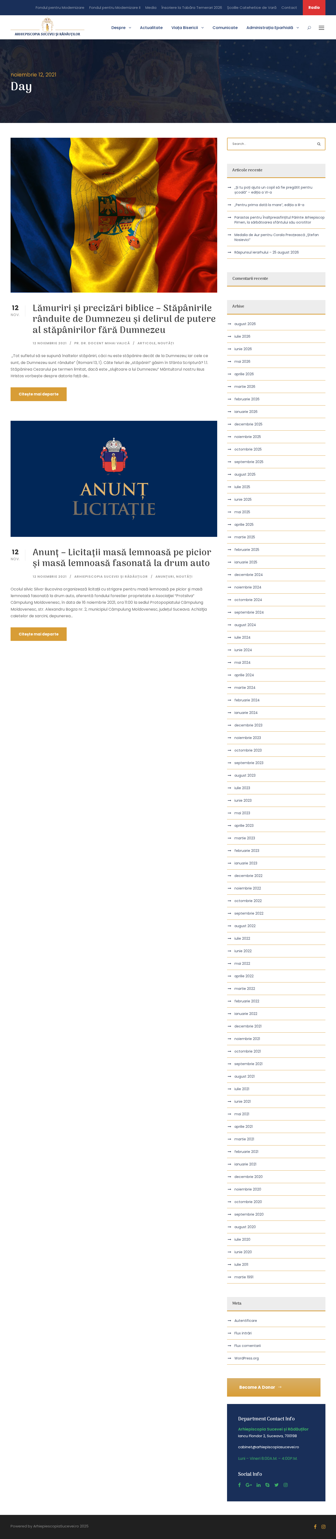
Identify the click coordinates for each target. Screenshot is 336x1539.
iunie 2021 (242, 1101)
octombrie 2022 (248, 900)
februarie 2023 (246, 850)
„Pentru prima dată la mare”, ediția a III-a (269, 204)
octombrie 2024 (248, 599)
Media (150, 7)
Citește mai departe (39, 394)
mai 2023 (242, 813)
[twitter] (276, 1485)
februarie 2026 (247, 399)
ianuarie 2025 (245, 562)
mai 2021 (241, 1114)
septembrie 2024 (249, 612)
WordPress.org (246, 1358)
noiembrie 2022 (247, 888)
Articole (146, 343)
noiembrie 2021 (247, 1038)
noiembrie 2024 (247, 587)
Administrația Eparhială (269, 27)
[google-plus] (249, 1485)
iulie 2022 (242, 938)
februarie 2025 (246, 549)
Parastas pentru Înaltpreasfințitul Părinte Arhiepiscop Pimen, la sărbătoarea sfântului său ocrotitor (279, 220)
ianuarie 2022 (245, 1013)
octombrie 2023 (248, 750)
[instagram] (286, 1485)
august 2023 (245, 775)
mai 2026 (242, 361)
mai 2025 (242, 512)
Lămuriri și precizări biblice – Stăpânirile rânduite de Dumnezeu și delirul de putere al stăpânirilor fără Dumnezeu (124, 319)
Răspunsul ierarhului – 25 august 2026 (266, 252)
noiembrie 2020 (247, 1189)
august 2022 (245, 925)
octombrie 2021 (247, 1051)
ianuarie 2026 (246, 411)
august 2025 (245, 474)
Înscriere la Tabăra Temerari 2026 (191, 7)
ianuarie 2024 (246, 712)
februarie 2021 (246, 1151)
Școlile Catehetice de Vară (251, 7)
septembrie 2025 (248, 461)
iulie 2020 (242, 1239)
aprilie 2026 (244, 374)
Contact (289, 7)
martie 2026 (244, 386)
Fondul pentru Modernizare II (114, 7)
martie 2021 (244, 1139)
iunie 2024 (243, 650)
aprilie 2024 (244, 675)
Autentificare (245, 1320)
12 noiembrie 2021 (50, 343)
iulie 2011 (241, 1264)
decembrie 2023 (248, 725)
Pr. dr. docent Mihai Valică (102, 343)
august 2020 (245, 1226)
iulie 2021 (241, 1088)
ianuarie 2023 (245, 863)
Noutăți (166, 343)
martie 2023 (244, 838)
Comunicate (225, 27)
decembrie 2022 (248, 875)
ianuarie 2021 (245, 1164)
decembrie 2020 (248, 1176)
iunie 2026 (243, 349)
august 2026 (245, 323)
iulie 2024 (242, 637)
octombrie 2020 (248, 1201)
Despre (118, 27)
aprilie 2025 (244, 524)
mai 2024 (242, 662)
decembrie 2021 (247, 1026)
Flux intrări (243, 1333)
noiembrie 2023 (247, 737)
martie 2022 (244, 988)
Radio (314, 7)
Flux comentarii (247, 1345)
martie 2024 (245, 687)
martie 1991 (243, 1277)
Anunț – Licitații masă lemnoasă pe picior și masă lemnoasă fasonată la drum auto (122, 558)
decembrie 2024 (248, 574)
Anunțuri (164, 576)
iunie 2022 (243, 951)
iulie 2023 (242, 787)
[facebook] (239, 1485)
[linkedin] (258, 1485)
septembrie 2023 (248, 762)
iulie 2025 (242, 486)
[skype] (267, 1485)
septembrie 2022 (248, 913)
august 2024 (245, 624)
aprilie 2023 (244, 825)
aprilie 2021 (243, 1126)
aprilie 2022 (244, 976)
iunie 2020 (243, 1252)
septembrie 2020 (249, 1214)
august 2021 (244, 1076)
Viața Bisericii (184, 27)
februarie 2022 (246, 1001)
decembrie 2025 (248, 424)
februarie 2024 (247, 700)
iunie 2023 (243, 800)
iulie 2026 (242, 336)
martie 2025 (244, 537)
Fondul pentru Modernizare (60, 7)
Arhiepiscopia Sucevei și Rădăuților (111, 576)
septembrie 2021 (248, 1063)
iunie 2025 (243, 499)
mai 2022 (242, 963)
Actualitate (151, 27)
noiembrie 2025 (247, 436)
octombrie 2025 (248, 449)
